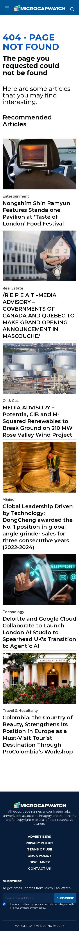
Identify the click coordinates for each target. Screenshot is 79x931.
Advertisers (39, 837)
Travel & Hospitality (20, 711)
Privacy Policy (39, 843)
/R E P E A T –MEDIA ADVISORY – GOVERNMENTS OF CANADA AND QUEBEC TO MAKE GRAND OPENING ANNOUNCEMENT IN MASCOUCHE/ (39, 315)
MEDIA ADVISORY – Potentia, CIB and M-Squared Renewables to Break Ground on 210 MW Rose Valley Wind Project (37, 421)
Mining (8, 499)
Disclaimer (39, 862)
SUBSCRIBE (65, 898)
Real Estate (13, 288)
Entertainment (16, 196)
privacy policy (37, 907)
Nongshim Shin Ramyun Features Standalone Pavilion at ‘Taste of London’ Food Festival (36, 213)
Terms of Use (39, 849)
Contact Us (39, 869)
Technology (13, 612)
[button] (7, 7)
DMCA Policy (39, 856)
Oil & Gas (11, 401)
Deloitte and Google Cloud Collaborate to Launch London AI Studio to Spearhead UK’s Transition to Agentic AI (39, 632)
